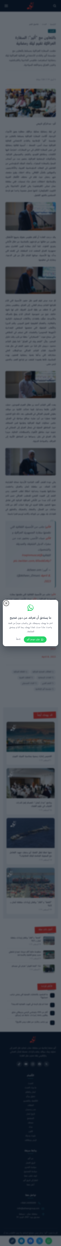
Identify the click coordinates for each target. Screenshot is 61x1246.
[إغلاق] (6, 603)
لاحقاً (18, 639)
